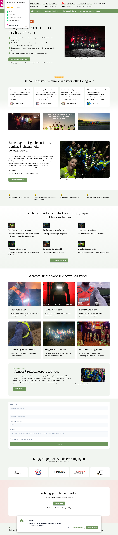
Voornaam (13, 404)
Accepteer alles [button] (92, 527)
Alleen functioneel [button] (78, 527)
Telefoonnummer (16, 421)
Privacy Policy (32, 528)
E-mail (12, 413)
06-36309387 (100, 3)
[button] (68, 527)
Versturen (59, 444)
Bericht (12, 429)
